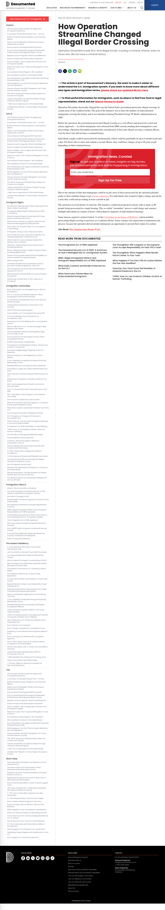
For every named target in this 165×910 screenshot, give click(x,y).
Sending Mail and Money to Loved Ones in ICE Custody (25, 306)
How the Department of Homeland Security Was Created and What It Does (25, 447)
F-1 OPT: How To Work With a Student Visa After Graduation (25, 794)
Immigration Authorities (18, 285)
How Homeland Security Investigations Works (25, 413)
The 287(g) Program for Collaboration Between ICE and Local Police (27, 479)
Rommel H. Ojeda (81, 17)
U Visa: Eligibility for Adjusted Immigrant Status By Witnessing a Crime (26, 361)
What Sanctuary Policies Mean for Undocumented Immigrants (27, 275)
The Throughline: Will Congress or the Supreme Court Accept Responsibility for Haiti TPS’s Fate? (137, 246)
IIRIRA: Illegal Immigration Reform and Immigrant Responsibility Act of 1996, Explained (26, 511)
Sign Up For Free (110, 180)
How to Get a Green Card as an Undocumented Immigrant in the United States (26, 643)
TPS (8, 670)
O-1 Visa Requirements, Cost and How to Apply (25, 798)
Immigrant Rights (15, 202)
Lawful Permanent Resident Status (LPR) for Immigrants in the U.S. (23, 653)
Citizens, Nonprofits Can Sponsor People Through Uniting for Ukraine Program (26, 100)
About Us (71, 888)
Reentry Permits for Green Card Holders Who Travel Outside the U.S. (27, 585)
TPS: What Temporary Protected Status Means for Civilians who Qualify (26, 95)
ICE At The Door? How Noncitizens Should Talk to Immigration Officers (25, 338)
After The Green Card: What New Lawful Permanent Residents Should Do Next (26, 564)
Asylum (10, 25)
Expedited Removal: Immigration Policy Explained (26, 366)
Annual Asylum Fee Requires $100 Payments (24, 47)
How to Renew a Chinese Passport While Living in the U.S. (27, 375)
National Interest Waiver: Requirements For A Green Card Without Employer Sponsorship (27, 590)
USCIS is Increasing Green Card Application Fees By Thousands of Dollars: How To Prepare (27, 616)
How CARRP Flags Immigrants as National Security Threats (27, 529)
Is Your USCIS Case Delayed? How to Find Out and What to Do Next (26, 301)
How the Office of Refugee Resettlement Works (25, 435)
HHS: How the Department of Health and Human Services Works (25, 385)
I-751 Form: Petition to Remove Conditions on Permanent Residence (24, 664)
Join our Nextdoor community (79, 879)
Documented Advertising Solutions (125, 871)
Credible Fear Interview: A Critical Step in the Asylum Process (27, 108)
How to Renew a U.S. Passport (18, 625)
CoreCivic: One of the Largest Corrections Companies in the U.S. (23, 442)
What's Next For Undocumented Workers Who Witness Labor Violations (24, 241)
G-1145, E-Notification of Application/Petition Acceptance (24, 452)
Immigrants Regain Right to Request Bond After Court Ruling (25, 212)
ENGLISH (118, 3)
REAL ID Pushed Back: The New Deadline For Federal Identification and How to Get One (27, 474)
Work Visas (11, 758)
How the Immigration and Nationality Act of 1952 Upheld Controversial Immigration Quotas (26, 492)
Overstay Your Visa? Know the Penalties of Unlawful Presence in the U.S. (27, 774)
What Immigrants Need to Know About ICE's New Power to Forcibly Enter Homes (26, 217)
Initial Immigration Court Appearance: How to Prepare (25, 356)
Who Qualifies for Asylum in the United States (24, 75)
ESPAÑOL (132, 3)
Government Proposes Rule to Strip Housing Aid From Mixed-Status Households (27, 207)
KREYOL (140, 3)
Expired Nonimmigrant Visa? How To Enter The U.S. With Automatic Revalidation (26, 779)
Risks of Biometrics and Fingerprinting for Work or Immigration (26, 290)
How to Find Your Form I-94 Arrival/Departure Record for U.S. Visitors (27, 817)
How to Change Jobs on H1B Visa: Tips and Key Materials (25, 806)
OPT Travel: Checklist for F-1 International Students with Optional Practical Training (26, 789)
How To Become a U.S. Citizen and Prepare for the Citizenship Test (26, 621)
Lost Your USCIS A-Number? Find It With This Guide (26, 552)
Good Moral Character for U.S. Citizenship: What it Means (26, 570)
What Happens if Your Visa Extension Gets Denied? (26, 810)
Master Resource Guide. (109, 101)
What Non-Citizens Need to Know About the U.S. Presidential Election (25, 246)
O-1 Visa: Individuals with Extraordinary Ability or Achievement (26, 825)
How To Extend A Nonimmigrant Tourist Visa (24, 801)
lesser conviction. (101, 195)
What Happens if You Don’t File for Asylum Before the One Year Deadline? (137, 262)
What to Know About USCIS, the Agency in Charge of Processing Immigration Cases (27, 404)
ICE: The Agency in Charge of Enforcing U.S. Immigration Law (24, 417)
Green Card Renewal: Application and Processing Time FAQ (26, 595)
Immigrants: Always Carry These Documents (24, 232)
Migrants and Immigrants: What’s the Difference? (26, 56)
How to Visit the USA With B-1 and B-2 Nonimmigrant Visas (27, 784)
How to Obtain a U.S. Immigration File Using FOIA (26, 313)
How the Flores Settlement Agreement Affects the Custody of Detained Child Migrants (26, 534)
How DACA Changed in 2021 (18, 496)
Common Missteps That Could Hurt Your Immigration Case (23, 317)
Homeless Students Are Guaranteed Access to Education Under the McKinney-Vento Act (25, 265)
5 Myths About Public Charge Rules (20, 342)
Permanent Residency (17, 543)
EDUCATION (52, 7)
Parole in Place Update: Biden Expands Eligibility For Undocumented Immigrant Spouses (27, 256)
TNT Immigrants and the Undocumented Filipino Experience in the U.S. (26, 270)
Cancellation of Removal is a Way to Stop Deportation (23, 575)
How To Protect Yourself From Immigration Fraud (26, 628)
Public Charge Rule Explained (18, 539)
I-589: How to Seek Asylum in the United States (25, 104)
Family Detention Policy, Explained (20, 438)
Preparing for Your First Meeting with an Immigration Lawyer (27, 322)
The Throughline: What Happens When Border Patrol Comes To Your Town (135, 254)
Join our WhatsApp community (80, 876)
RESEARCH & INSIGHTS (97, 7)
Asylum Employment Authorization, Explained (25, 59)
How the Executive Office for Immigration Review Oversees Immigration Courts (25, 460)
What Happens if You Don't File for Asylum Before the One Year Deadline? (27, 84)
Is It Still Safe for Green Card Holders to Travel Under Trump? (27, 580)
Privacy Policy (73, 891)
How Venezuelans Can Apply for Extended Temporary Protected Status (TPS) (28, 79)
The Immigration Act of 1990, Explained (22, 520)
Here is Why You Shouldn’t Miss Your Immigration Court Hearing (26, 228)
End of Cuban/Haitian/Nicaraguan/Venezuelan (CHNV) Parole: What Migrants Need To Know (26, 51)
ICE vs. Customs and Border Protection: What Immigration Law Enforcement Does (24, 296)
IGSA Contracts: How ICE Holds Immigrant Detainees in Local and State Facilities (27, 422)
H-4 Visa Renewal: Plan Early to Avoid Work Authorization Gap (23, 548)
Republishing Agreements (78, 885)
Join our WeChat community (79, 882)
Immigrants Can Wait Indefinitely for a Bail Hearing (27, 426)
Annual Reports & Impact (78, 857)
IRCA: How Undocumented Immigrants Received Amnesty (26, 524)
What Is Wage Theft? (15, 261)
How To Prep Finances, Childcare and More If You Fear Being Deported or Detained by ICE (26, 236)
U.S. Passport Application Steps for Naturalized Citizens (25, 556)
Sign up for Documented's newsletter (82, 870)
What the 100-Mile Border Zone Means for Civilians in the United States (27, 469)
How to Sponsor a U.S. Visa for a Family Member (25, 821)
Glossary (61, 62)
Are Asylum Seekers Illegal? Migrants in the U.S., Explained (25, 351)
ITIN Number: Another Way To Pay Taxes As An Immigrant (25, 280)
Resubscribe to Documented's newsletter (84, 873)
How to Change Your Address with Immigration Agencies (25, 638)
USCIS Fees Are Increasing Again (20, 310)
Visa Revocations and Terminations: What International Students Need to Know (24, 768)
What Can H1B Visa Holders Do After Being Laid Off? (27, 813)
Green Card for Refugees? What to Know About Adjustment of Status (25, 43)
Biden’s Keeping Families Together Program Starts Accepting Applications (26, 251)
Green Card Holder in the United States (22, 660)
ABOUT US (131, 7)
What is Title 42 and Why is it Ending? (21, 488)
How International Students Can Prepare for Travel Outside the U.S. (26, 763)
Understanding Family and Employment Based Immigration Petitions (25, 606)
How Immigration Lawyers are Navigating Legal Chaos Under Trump (25, 333)
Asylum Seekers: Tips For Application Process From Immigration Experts (26, 63)
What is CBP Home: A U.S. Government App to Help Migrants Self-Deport (26, 328)
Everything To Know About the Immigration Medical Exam (27, 632)
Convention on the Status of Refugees (121, 217)
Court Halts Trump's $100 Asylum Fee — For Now (25, 34)
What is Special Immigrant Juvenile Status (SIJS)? (27, 560)
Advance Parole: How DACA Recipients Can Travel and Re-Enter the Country (26, 89)
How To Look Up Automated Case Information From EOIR (27, 390)
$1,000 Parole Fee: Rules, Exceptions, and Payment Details (26, 38)
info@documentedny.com (125, 862)
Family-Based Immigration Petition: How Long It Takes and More (25, 611)
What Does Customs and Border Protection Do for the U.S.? (28, 409)
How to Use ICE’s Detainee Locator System (23, 400)
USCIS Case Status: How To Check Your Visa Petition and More (27, 648)
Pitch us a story (74, 863)
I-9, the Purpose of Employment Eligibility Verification (27, 456)
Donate (71, 866)
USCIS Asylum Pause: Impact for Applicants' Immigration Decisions (24, 30)
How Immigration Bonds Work (19, 464)
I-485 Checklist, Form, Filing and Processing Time (26, 657)
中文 (125, 3)
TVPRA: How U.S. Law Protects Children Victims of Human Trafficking (26, 430)
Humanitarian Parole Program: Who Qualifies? (25, 72)
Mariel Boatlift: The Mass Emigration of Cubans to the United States (28, 501)
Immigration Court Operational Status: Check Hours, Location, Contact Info (27, 346)
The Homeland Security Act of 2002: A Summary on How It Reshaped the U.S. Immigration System (27, 516)
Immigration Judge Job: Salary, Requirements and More (27, 370)
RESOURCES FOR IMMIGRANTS (72, 7)
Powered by (81, 901)
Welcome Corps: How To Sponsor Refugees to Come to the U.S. (27, 68)
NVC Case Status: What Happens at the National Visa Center (26, 395)
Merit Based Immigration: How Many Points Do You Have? (26, 380)
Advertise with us (74, 860)
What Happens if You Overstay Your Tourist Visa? (26, 829)
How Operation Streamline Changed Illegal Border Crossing (26, 506)
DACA (9, 113)
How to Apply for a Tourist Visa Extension (23, 837)
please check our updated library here (124, 90)
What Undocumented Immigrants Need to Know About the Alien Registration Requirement (26, 222)
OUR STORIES (116, 7)
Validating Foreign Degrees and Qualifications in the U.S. (27, 833)
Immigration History (16, 484)
